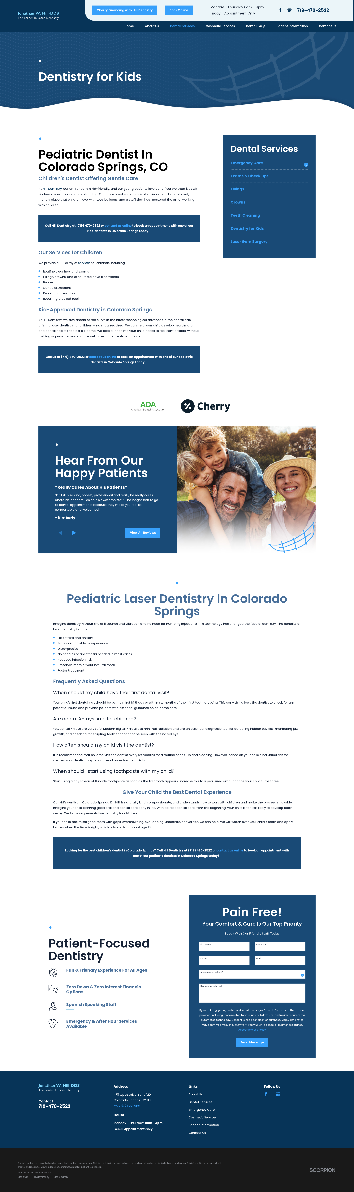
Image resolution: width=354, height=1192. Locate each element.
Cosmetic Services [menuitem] (220, 26)
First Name (206, 944)
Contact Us (197, 1133)
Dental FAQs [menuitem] (255, 26)
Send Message (252, 1042)
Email (258, 958)
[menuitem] (266, 164)
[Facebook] (280, 10)
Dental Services (200, 1102)
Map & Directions (127, 1105)
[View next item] (74, 532)
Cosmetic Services (203, 1117)
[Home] (38, 16)
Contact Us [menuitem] (327, 26)
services (84, 263)
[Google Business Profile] (289, 10)
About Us (196, 1094)
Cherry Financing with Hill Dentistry (125, 10)
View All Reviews (143, 533)
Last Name (261, 944)
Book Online (178, 10)
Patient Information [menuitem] (292, 26)
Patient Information (204, 1125)
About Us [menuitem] (152, 26)
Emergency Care (202, 1110)
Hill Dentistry (52, 189)
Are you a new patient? (212, 972)
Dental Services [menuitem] (182, 26)
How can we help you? (211, 986)
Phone (204, 958)
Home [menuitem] (129, 26)
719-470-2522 (313, 10)
